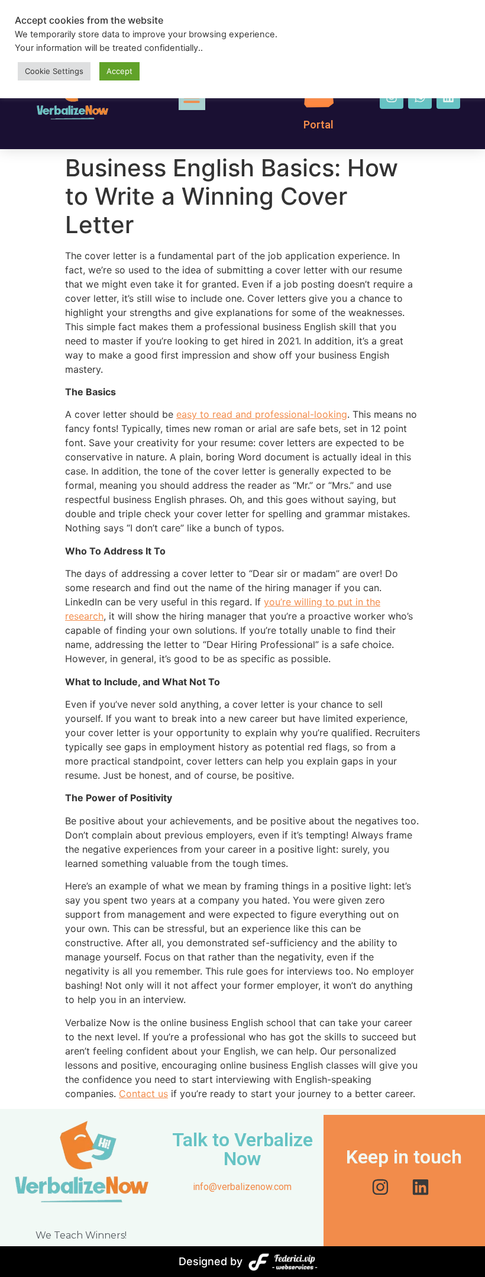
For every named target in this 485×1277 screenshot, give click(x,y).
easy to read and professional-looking (261, 414)
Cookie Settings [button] (54, 71)
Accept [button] (119, 71)
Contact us (143, 1093)
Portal (318, 124)
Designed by (210, 1261)
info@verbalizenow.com (242, 1186)
